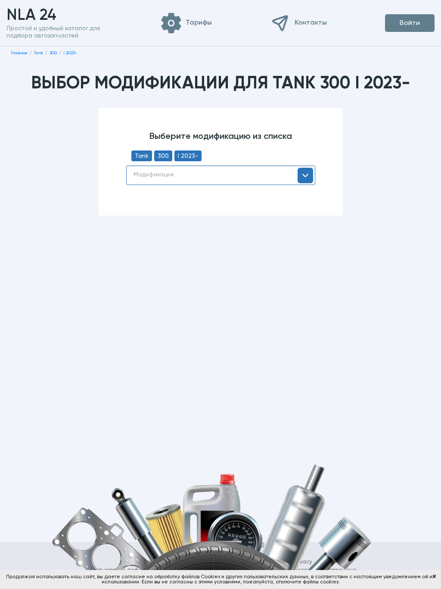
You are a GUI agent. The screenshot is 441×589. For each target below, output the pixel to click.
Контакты (311, 22)
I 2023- (188, 156)
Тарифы (199, 22)
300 (163, 156)
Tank (142, 156)
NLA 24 (45, 15)
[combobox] (220, 175)
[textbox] (221, 175)
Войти (410, 23)
